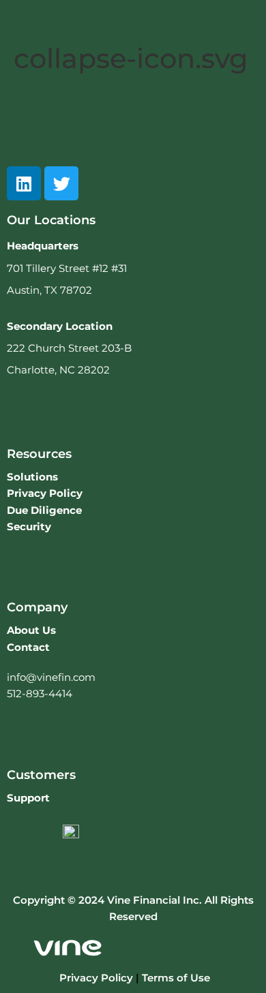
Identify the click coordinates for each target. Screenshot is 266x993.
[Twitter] (61, 183)
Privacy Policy (96, 977)
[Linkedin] (24, 183)
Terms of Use (176, 977)
